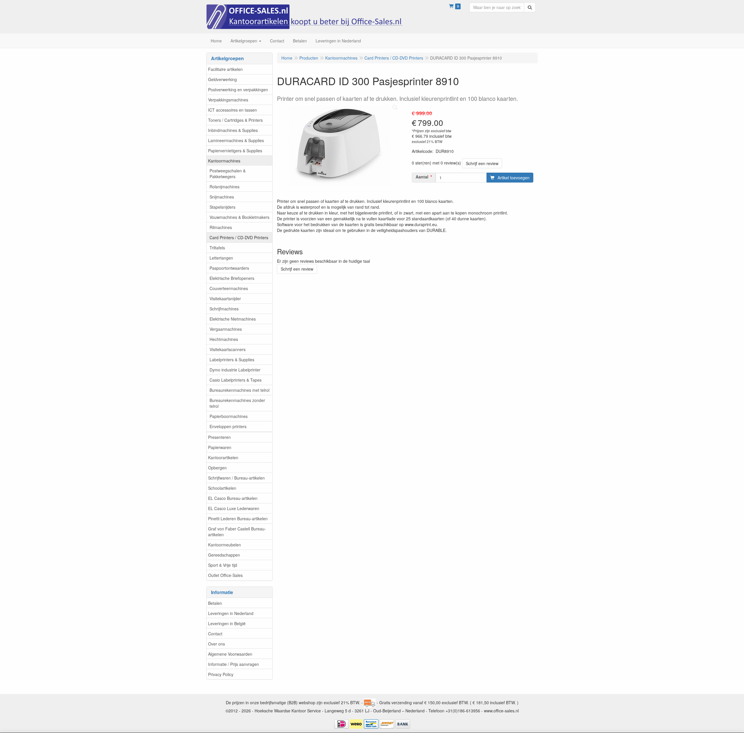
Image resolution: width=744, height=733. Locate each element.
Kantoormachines (224, 161)
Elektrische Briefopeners (232, 278)
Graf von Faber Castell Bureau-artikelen (237, 531)
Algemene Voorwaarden (230, 654)
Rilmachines (221, 227)
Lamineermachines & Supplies (236, 140)
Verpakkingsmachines (228, 100)
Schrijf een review (482, 163)
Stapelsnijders (222, 207)
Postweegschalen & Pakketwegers (228, 173)
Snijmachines (222, 197)
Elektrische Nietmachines (233, 319)
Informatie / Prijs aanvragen (233, 664)
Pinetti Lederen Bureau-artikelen (238, 518)
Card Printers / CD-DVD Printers (239, 237)
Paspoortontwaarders (229, 268)
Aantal (422, 177)
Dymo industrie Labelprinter (235, 370)
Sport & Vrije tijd (222, 565)
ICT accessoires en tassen (232, 110)
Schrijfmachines (224, 309)
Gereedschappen (224, 555)
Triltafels (217, 248)
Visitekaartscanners (228, 349)
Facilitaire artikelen (225, 69)
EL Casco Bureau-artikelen (232, 498)
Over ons (216, 644)
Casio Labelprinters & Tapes (236, 380)
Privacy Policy (220, 674)
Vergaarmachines (226, 329)
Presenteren (219, 437)
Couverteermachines (229, 288)
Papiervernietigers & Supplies (235, 150)
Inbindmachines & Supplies (233, 130)
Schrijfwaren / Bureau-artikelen (236, 478)
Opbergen (217, 468)
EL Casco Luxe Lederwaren (233, 508)
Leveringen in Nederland (230, 613)
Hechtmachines (224, 339)
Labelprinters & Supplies (232, 359)
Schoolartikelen (222, 488)
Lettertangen (221, 258)
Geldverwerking (222, 79)
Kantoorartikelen (223, 457)
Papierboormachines (229, 416)
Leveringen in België (227, 623)
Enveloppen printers (228, 426)
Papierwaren (219, 447)
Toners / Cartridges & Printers (235, 120)
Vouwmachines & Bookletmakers (239, 217)
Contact (215, 634)
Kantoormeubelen (224, 545)
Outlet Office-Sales (225, 575)
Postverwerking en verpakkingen (238, 89)
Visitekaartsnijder (225, 298)
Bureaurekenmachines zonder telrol (237, 403)
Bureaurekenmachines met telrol (239, 390)
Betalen (215, 603)
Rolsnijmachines (224, 186)
